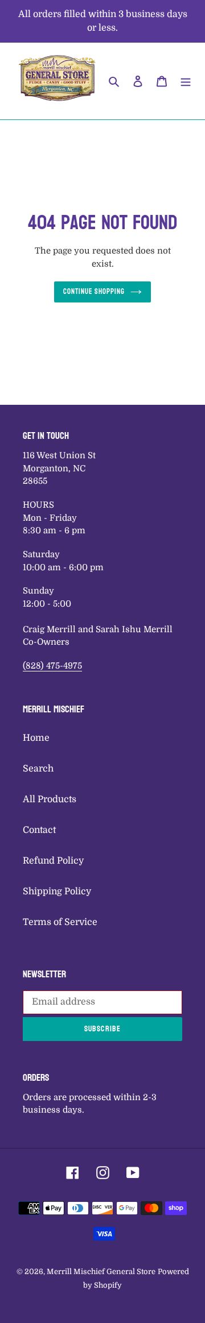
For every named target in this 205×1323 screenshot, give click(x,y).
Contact (39, 830)
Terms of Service (60, 922)
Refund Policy (53, 861)
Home (36, 738)
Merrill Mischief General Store (101, 1271)
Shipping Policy (57, 891)
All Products (49, 799)
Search (38, 769)
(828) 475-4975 (52, 666)
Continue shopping (94, 291)
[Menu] (186, 80)
